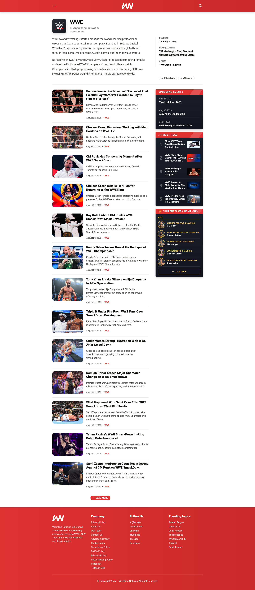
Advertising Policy (100, 539)
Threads (134, 539)
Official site (169, 78)
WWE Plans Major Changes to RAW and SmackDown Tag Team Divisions (175, 158)
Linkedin (134, 530)
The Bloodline (176, 534)
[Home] (58, 518)
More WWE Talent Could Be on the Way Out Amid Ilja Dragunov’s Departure (175, 144)
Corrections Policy (100, 547)
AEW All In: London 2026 (172, 114)
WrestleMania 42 (177, 539)
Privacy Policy (98, 522)
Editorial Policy (99, 555)
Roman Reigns (176, 522)
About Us (95, 526)
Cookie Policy (98, 543)
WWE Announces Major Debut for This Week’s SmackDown (175, 185)
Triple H (173, 543)
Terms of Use (98, 568)
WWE (106, 118)
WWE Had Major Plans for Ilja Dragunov (173, 171)
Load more (102, 498)
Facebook (135, 543)
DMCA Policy (98, 551)
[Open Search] (200, 6)
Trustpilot (135, 534)
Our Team (96, 530)
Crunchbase (136, 526)
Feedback (96, 563)
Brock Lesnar (175, 547)
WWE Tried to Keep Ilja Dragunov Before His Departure (175, 199)
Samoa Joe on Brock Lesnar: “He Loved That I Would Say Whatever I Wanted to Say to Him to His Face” (117, 95)
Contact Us (96, 534)
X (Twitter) (135, 522)
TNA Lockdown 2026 (170, 102)
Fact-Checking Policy (102, 559)
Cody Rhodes (175, 530)
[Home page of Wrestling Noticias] (127, 6)
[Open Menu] (54, 6)
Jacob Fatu (174, 526)
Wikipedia (187, 78)
